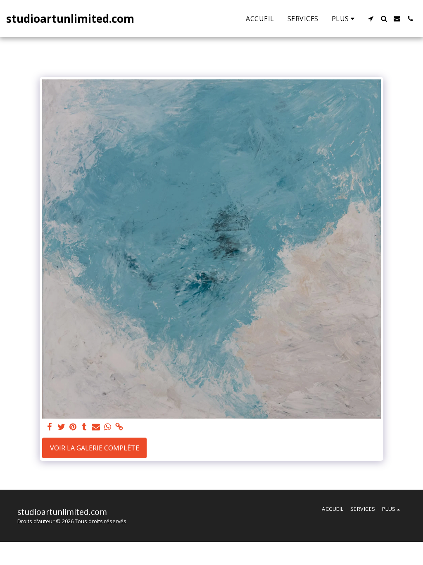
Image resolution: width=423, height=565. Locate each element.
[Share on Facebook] (49, 427)
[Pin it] (73, 427)
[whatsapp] (107, 427)
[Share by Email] (96, 427)
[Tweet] (61, 427)
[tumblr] (84, 427)
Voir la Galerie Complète (94, 447)
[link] (119, 427)
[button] (370, 18)
